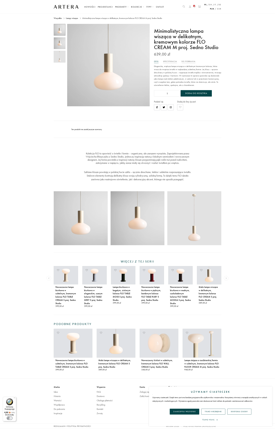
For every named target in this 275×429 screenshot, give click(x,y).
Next (226, 278)
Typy (149, 7)
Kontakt (100, 409)
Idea (56, 391)
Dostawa (100, 396)
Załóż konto (145, 396)
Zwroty (100, 413)
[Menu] (14, 398)
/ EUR (218, 9)
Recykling (101, 404)
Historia (57, 396)
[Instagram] (171, 107)
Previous (49, 278)
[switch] (9, 418)
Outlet (160, 7)
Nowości (90, 7)
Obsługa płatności (105, 400)
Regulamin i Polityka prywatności (72, 426)
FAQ (99, 391)
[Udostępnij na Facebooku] (157, 107)
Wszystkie (58, 18)
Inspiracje (58, 413)
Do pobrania (59, 409)
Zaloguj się (144, 391)
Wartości (57, 400)
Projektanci (105, 7)
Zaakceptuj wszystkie (184, 411)
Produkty (121, 7)
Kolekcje (137, 7)
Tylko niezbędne (213, 411)
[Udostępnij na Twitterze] (164, 107)
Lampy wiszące (72, 18)
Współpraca (59, 404)
